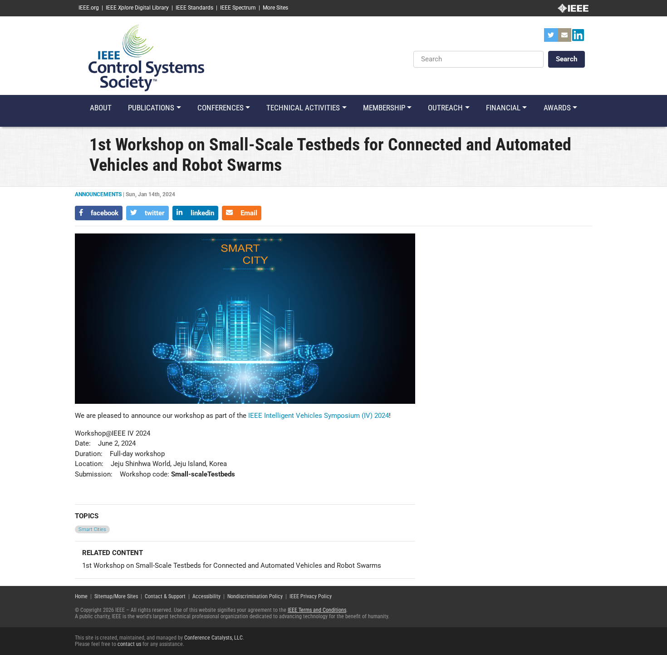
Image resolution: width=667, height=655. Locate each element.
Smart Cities (92, 529)
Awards (557, 107)
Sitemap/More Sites (116, 596)
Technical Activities (303, 107)
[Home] (146, 57)
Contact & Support (165, 596)
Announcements (98, 194)
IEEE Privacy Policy (310, 596)
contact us (129, 644)
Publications (151, 107)
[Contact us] (564, 38)
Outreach (445, 107)
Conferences (220, 107)
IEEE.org (88, 8)
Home (81, 596)
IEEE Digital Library (137, 8)
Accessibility (206, 596)
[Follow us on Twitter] (551, 38)
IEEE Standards (194, 8)
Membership (384, 107)
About (101, 107)
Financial (503, 107)
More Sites (275, 8)
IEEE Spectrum (238, 8)
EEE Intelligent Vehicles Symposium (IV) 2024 (319, 416)
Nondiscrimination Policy (255, 596)
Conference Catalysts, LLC (213, 638)
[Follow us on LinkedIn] (578, 38)
